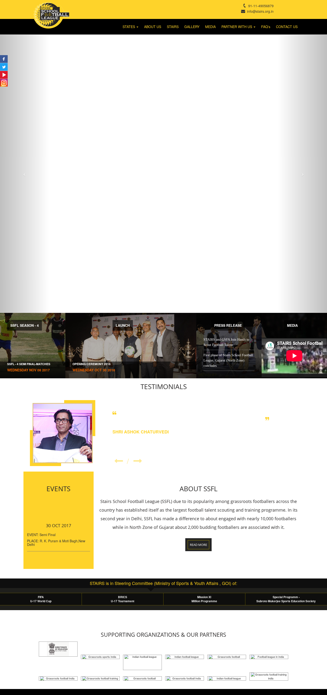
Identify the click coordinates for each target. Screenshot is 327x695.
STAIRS (173, 26)
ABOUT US (152, 26)
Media (292, 325)
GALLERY (191, 26)
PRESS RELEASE (228, 325)
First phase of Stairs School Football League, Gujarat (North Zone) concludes (228, 360)
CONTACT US (287, 26)
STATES (129, 26)
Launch (123, 325)
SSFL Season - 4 (24, 325)
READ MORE (198, 545)
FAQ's (265, 26)
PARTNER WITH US (237, 26)
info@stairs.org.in (259, 11)
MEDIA (210, 26)
